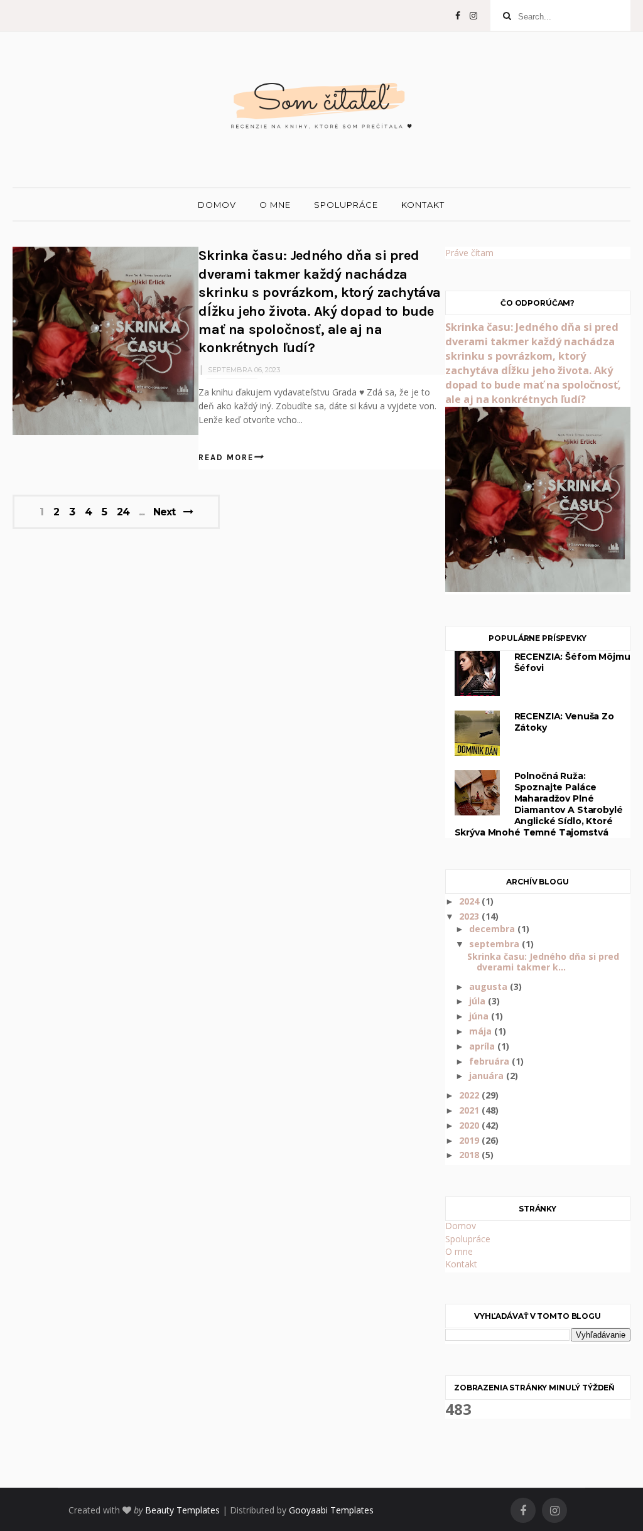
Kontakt (423, 205)
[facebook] (457, 15)
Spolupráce (346, 205)
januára (487, 1076)
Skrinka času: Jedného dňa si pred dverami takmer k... (543, 961)
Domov (217, 205)
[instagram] (473, 15)
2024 (470, 901)
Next (164, 512)
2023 (470, 916)
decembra (493, 929)
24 (123, 512)
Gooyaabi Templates (331, 1510)
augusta (489, 986)
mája (481, 1031)
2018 (470, 1155)
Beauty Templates (182, 1510)
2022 (470, 1095)
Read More (226, 457)
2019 (470, 1140)
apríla (483, 1046)
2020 (470, 1125)
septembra (495, 944)
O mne (275, 205)
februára (490, 1061)
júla (478, 1001)
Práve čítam (469, 253)
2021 (470, 1110)
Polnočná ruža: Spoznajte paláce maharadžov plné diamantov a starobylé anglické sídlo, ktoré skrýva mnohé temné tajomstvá (539, 804)
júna (480, 1016)
